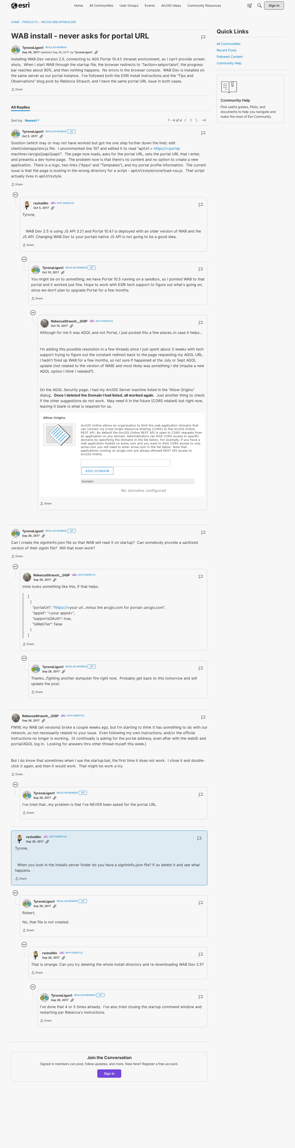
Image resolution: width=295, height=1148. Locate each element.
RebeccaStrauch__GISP (69, 321)
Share (17, 90)
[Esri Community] (20, 5)
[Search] (259, 5)
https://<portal (167, 148)
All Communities (228, 44)
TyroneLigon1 (33, 48)
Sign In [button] (109, 1073)
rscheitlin (40, 203)
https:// (60, 607)
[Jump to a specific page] (203, 120)
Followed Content (230, 57)
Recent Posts (226, 50)
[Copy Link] (96, 52)
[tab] (20, 107)
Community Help (229, 63)
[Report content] (203, 37)
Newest (31, 120)
